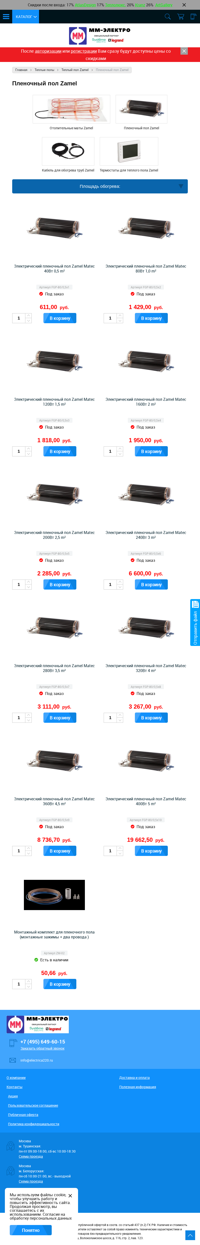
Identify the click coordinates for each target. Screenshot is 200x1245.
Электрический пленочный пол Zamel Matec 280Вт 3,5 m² (54, 668)
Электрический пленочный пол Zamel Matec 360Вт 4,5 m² (54, 801)
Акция (13, 1096)
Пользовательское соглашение (33, 1105)
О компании (16, 1077)
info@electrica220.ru (36, 1060)
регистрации (84, 51)
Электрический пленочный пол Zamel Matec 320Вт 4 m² (145, 668)
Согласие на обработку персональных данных (41, 1216)
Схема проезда (31, 1156)
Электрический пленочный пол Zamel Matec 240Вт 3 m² (145, 535)
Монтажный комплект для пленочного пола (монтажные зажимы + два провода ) (54, 934)
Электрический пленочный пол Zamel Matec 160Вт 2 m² (145, 402)
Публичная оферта (23, 1114)
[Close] (184, 51)
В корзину (60, 318)
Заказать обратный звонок (42, 1048)
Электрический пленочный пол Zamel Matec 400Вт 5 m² (145, 801)
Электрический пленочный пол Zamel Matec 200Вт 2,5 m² (54, 535)
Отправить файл (195, 628)
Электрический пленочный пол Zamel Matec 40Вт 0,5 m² (54, 268)
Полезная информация (137, 1086)
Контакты (14, 1086)
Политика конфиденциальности (33, 1124)
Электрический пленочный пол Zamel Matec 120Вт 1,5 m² (54, 402)
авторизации (48, 51)
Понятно (31, 1230)
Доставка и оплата (134, 1077)
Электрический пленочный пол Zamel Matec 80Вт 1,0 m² (145, 268)
